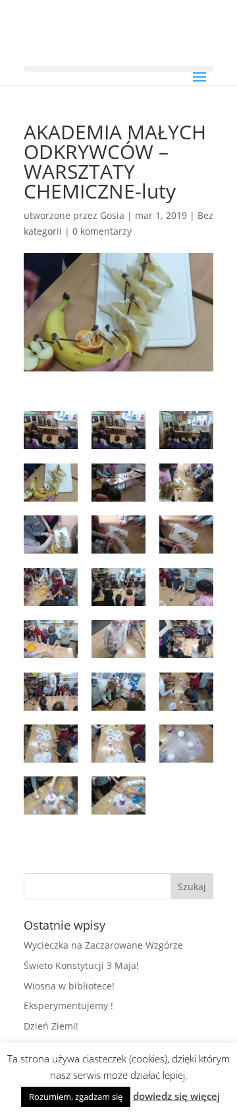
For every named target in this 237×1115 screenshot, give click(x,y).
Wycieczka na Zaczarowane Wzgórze (103, 945)
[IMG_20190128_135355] (51, 795)
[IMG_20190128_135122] (186, 639)
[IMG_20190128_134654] (186, 587)
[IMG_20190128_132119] (186, 534)
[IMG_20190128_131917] (186, 482)
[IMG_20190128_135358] (118, 795)
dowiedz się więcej (176, 1096)
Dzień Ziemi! (51, 1026)
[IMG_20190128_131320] (186, 430)
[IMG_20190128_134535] (51, 587)
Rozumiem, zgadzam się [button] (75, 1097)
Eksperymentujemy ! (68, 1005)
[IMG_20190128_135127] (51, 692)
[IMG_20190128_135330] (186, 743)
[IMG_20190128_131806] (51, 482)
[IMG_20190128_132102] (51, 534)
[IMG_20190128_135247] (118, 692)
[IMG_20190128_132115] (118, 534)
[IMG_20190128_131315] (51, 430)
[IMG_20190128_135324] (118, 743)
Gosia (112, 215)
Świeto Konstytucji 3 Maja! (81, 965)
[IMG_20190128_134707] (118, 639)
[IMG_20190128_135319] (51, 743)
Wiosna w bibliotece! (69, 986)
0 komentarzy (102, 231)
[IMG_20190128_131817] (118, 482)
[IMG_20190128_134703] (51, 639)
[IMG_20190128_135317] (186, 692)
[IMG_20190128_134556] (118, 587)
